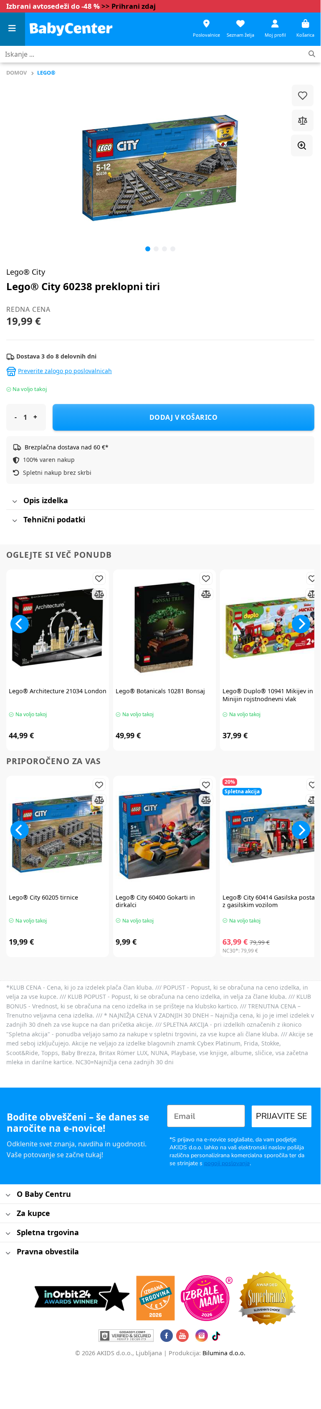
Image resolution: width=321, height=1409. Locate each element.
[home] (71, 29)
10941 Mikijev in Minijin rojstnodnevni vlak (267, 695)
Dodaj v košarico (183, 417)
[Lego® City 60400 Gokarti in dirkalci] (164, 834)
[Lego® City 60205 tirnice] (57, 834)
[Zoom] (302, 145)
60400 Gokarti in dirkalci (155, 901)
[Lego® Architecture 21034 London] (57, 627)
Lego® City (25, 272)
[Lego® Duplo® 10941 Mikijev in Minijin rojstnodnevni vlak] (271, 627)
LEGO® (46, 72)
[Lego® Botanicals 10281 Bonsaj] (164, 627)
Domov (16, 72)
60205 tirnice (43, 897)
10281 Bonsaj (160, 691)
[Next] (301, 624)
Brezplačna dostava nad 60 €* (67, 447)
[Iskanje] (312, 54)
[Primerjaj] (302, 120)
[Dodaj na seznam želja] (302, 95)
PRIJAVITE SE (281, 1116)
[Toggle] (14, 502)
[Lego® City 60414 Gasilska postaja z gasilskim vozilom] (271, 834)
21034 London (57, 691)
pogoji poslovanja (227, 1163)
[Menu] (12, 29)
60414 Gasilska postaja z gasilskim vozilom (271, 901)
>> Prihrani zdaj (128, 6)
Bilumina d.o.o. (223, 1353)
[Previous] (22, 168)
